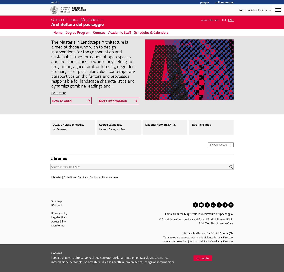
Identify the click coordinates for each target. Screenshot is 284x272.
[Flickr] (231, 205)
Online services (224, 2)
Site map (56, 201)
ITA (224, 20)
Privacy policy (59, 213)
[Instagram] (219, 205)
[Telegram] (225, 205)
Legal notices (59, 217)
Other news (218, 145)
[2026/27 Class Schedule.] (72, 127)
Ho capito (202, 258)
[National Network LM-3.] (165, 127)
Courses (99, 32)
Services (83, 177)
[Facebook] (207, 205)
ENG (231, 20)
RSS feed (56, 205)
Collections (69, 177)
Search (210, 20)
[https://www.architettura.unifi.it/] (73, 9)
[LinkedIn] (213, 205)
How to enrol (62, 100)
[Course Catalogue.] (119, 127)
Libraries (56, 177)
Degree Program (77, 32)
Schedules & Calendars (151, 32)
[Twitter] (195, 205)
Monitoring (57, 225)
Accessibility (58, 221)
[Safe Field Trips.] (211, 127)
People (204, 2)
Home (57, 32)
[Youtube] (201, 205)
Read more (58, 92)
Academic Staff (119, 32)
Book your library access (104, 177)
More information (113, 100)
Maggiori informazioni (159, 262)
